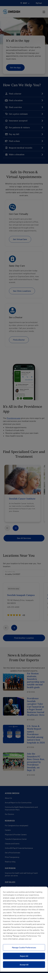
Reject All (24, 956)
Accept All (24, 964)
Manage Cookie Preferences (24, 947)
